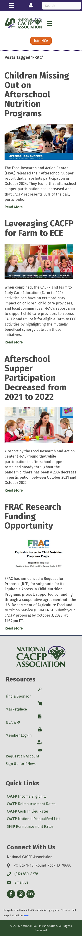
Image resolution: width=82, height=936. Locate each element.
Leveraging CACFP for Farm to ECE (39, 228)
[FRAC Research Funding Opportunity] (39, 553)
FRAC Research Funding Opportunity (33, 516)
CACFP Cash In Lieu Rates (28, 811)
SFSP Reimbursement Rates (30, 826)
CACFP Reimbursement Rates (31, 804)
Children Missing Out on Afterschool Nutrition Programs (37, 94)
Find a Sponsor (18, 696)
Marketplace (16, 709)
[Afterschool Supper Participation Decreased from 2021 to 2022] (39, 425)
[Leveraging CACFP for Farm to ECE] (39, 261)
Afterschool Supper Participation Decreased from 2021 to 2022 (36, 378)
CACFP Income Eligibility (26, 796)
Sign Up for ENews (21, 764)
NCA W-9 (13, 722)
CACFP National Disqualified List (33, 819)
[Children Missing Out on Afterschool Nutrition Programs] (39, 141)
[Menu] (11, 5)
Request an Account (22, 756)
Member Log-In (19, 735)
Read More (14, 207)
